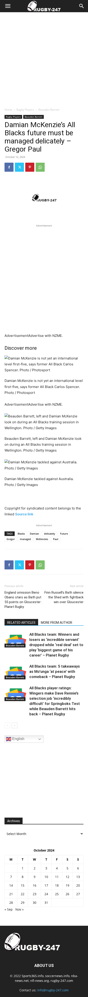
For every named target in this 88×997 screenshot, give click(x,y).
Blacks (21, 533)
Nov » (19, 909)
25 (57, 894)
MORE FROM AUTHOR (56, 622)
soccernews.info (57, 976)
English (17, 739)
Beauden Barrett (48, 110)
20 (78, 885)
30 (34, 902)
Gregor (11, 539)
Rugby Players (25, 110)
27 (78, 894)
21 (11, 894)
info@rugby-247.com (53, 990)
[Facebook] (9, 167)
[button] (7, 6)
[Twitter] (19, 167)
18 (57, 885)
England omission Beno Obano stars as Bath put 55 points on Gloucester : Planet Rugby (23, 599)
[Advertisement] (44, 58)
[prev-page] (7, 725)
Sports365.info (33, 976)
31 (46, 902)
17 (46, 885)
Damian (34, 533)
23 (34, 894)
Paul (55, 539)
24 (46, 894)
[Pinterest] (29, 167)
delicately (49, 533)
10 (46, 877)
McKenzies (42, 539)
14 (11, 885)
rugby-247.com (62, 980)
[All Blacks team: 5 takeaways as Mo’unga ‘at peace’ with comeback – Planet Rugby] (16, 671)
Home (8, 110)
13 (78, 877)
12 (67, 877)
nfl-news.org (39, 980)
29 (22, 902)
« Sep (9, 909)
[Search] (81, 6)
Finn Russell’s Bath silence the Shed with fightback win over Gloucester (63, 597)
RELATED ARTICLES (21, 622)
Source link (24, 514)
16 (34, 885)
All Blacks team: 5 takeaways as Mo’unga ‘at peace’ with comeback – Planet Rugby (54, 671)
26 (67, 894)
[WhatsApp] (40, 167)
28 (11, 902)
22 (22, 894)
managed (25, 539)
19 (67, 885)
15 (22, 885)
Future (64, 533)
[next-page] (14, 725)
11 (57, 877)
